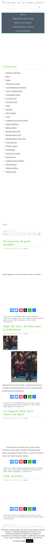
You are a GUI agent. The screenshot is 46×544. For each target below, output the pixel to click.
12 (24, 234)
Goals (19, 318)
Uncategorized (11, 164)
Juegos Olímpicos (12, 124)
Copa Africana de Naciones (16, 88)
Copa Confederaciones (14, 91)
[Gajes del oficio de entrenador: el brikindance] (10, 349)
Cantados (40, 468)
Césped (6, 405)
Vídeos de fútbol (23, 23)
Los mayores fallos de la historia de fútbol (18, 412)
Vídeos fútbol (31, 320)
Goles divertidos (13, 475)
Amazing (14, 318)
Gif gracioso (26, 405)
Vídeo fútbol (26, 470)
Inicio (23, 15)
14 (34, 234)
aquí (23, 541)
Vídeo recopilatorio (19, 320)
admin (26, 248)
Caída (32, 403)
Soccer (10, 320)
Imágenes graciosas (23, 19)
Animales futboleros (13, 73)
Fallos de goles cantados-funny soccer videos (23, 447)
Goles (8, 117)
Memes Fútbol (11, 128)
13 (29, 234)
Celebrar (37, 403)
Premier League (11, 146)
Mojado (10, 407)
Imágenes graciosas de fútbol (17, 121)
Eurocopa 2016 (11, 102)
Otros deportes (11, 142)
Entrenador (13, 405)
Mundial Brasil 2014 (13, 132)
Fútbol (19, 405)
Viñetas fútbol (11, 172)
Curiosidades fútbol (23, 27)
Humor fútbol (16, 470)
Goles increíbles (31, 318)
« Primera (9, 232)
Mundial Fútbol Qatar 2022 (16, 139)
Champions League (13, 84)
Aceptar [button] (29, 541)
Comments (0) (8, 322)
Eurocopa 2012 (11, 99)
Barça (8, 77)
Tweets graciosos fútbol (15, 161)
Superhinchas (11, 157)
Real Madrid (10, 150)
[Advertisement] (19, 48)
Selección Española (13, 153)
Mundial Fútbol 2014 (13, 135)
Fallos (8, 106)
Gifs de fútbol (23, 31)
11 (20, 234)
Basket (8, 80)
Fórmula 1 (9, 110)
